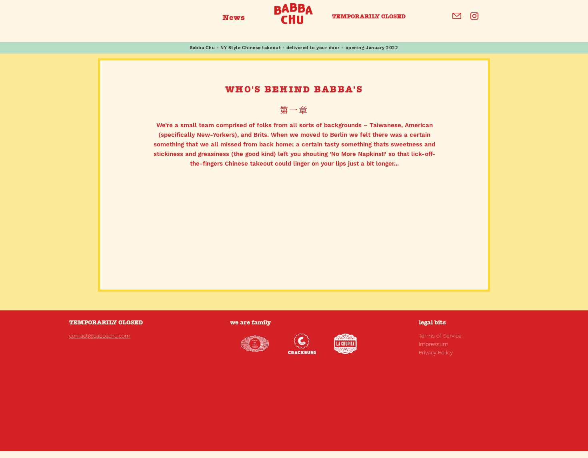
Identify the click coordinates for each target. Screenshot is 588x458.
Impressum (433, 344)
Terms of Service (440, 335)
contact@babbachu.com (99, 335)
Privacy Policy (436, 352)
